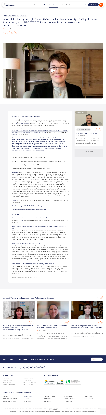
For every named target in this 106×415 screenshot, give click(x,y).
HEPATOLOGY (28, 401)
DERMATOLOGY (28, 396)
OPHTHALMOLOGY (69, 399)
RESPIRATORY (88, 399)
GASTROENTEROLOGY (10, 401)
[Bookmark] (12, 32)
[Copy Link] (15, 32)
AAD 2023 (14, 134)
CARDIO (5, 396)
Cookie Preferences (9, 385)
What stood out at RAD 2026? (86, 133)
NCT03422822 (24, 120)
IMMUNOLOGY (88, 396)
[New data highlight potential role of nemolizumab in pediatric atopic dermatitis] (87, 310)
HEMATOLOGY (68, 396)
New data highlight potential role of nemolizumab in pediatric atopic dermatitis (86, 327)
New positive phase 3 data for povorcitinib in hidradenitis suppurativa (52, 327)
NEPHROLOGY (48, 401)
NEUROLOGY (27, 399)
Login (85, 4)
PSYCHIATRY (68, 401)
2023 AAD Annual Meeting (34, 206)
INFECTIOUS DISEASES (10, 399)
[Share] (4, 32)
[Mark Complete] (8, 32)
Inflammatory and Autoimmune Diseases (15, 15)
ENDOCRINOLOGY (49, 396)
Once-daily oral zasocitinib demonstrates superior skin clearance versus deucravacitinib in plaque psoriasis (18, 328)
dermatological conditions (37, 209)
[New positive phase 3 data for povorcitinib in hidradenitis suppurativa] (53, 310)
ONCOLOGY (47, 399)
